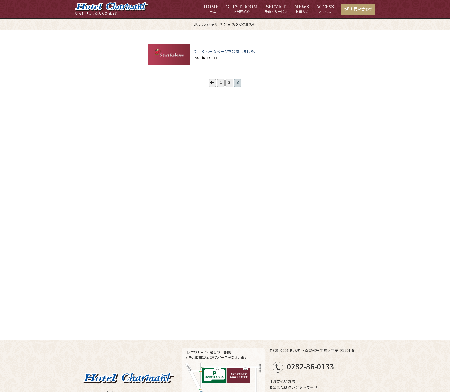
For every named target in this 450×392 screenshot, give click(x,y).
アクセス (325, 8)
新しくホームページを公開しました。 (226, 51)
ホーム (211, 8)
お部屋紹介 (241, 8)
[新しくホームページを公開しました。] (169, 54)
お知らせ (301, 8)
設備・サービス (276, 8)
